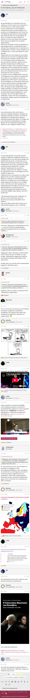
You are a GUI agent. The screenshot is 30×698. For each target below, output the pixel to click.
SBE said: (4, 218)
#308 (28, 326)
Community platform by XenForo (14, 696)
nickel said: (4, 244)
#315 (28, 591)
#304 (28, 215)
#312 (28, 494)
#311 (28, 453)
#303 (28, 153)
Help (26, 692)
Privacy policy (20, 692)
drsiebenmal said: (6, 456)
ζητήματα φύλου (20, 10)
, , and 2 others (12, 536)
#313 (28, 546)
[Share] (25, 20)
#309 (28, 368)
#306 (28, 279)
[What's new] (24, 1)
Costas (4, 10)
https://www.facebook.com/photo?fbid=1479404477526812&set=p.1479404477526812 (14, 652)
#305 (28, 241)
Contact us (3, 692)
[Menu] (2, 2)
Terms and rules (12, 692)
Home (2, 693)
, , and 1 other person (15, 357)
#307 (28, 306)
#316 (28, 664)
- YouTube (10, 554)
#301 (28, 20)
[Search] (28, 1)
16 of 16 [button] (19, 674)
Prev (14, 674)
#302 (28, 109)
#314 (28, 576)
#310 (28, 402)
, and (9, 142)
